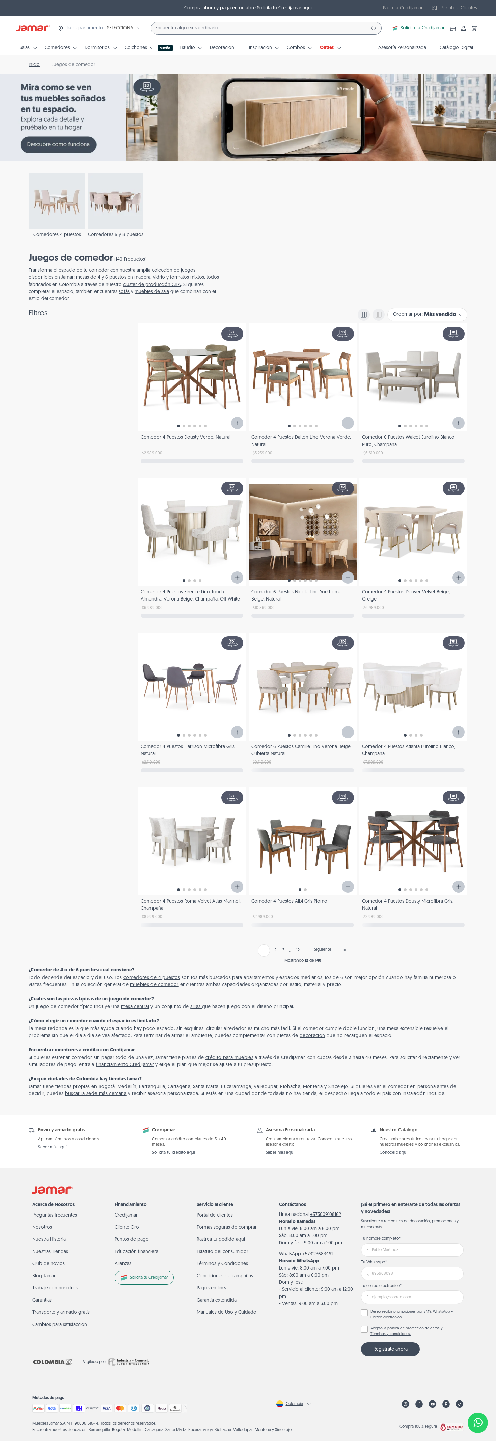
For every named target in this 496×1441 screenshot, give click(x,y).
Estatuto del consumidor (222, 1251)
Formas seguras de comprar (227, 1227)
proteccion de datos (423, 1328)
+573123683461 (317, 1254)
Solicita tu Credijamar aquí (284, 8)
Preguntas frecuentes (54, 1215)
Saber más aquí (52, 1147)
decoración (312, 1035)
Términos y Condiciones (222, 1263)
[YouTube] (433, 1404)
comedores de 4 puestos (151, 977)
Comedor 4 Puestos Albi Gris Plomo (289, 901)
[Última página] (345, 950)
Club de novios (48, 1263)
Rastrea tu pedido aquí (221, 1239)
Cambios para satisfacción (59, 1324)
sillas (196, 1006)
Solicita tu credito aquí (173, 1153)
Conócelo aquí (394, 1153)
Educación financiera (136, 1251)
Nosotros (42, 1227)
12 (298, 950)
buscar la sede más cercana (96, 1093)
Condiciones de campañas (225, 1276)
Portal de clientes (215, 1215)
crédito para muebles (229, 1057)
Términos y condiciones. (390, 1334)
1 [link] (264, 951)
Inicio (34, 65)
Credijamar (126, 1215)
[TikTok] (460, 1404)
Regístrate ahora (390, 1349)
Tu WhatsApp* (374, 1262)
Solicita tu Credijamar (423, 28)
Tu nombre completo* (381, 1239)
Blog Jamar (44, 1276)
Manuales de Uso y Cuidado (226, 1312)
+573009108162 (325, 1214)
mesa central (135, 1006)
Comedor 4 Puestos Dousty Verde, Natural (185, 437)
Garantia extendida (217, 1300)
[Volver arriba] (478, 1400)
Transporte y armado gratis (61, 1312)
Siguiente (322, 950)
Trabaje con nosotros (55, 1288)
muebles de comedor (154, 984)
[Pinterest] (446, 1404)
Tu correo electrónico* (381, 1286)
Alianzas (123, 1263)
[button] (474, 28)
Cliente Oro (127, 1227)
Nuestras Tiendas (50, 1251)
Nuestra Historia (49, 1239)
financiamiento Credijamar (125, 1064)
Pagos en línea (212, 1288)
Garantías (42, 1300)
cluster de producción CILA (152, 284)
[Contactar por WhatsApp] (478, 1423)
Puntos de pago (132, 1239)
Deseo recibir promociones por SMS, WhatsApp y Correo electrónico (411, 1314)
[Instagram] (406, 1404)
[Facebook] (419, 1404)
